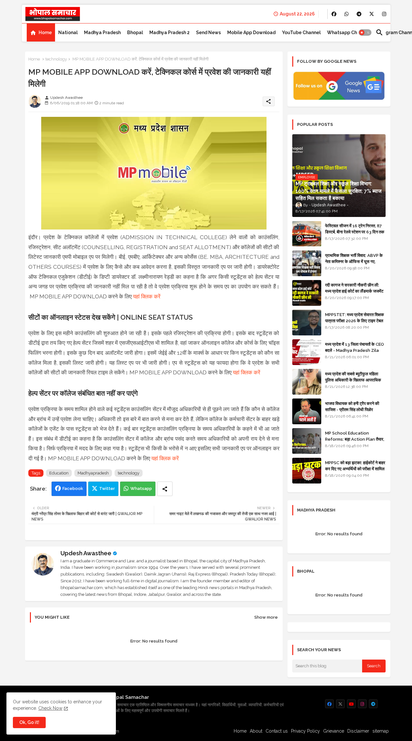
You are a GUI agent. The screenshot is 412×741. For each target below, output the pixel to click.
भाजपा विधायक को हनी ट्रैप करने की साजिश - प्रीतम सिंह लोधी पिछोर (352, 406)
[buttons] (334, 14)
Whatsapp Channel (348, 32)
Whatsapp (141, 488)
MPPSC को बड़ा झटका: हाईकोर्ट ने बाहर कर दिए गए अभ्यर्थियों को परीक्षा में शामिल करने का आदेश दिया (355, 468)
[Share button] (165, 489)
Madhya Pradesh (102, 32)
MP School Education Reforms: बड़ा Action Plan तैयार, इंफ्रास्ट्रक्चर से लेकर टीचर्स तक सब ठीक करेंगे (354, 442)
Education (59, 473)
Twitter (107, 488)
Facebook (72, 488)
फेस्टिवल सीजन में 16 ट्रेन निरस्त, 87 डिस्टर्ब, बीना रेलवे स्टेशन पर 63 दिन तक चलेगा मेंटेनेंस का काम (354, 231)
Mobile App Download (251, 32)
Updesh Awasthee (86, 553)
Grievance (333, 731)
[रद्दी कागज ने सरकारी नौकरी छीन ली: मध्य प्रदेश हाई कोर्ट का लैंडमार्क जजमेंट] (306, 293)
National (68, 32)
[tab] (41, 32)
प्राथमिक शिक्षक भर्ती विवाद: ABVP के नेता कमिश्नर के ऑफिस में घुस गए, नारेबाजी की (354, 261)
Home (45, 32)
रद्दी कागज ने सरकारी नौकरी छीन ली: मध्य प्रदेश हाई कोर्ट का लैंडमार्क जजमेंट (354, 288)
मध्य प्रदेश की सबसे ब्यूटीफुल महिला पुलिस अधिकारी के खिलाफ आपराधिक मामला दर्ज (353, 379)
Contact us (277, 731)
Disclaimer (358, 731)
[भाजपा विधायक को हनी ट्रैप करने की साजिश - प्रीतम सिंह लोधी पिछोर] (306, 411)
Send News (208, 32)
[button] (365, 32)
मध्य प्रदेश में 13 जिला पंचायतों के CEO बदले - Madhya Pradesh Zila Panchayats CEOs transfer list (354, 353)
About (256, 731)
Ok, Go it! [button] (29, 722)
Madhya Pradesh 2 (169, 32)
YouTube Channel (301, 32)
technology (56, 59)
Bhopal (135, 32)
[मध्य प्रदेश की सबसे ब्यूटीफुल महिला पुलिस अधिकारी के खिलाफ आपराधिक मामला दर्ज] (306, 382)
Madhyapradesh (93, 473)
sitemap (380, 731)
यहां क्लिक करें (146, 296)
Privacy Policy (305, 731)
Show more (266, 617)
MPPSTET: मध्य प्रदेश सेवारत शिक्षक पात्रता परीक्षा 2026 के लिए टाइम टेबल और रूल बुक (354, 320)
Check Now (50, 708)
